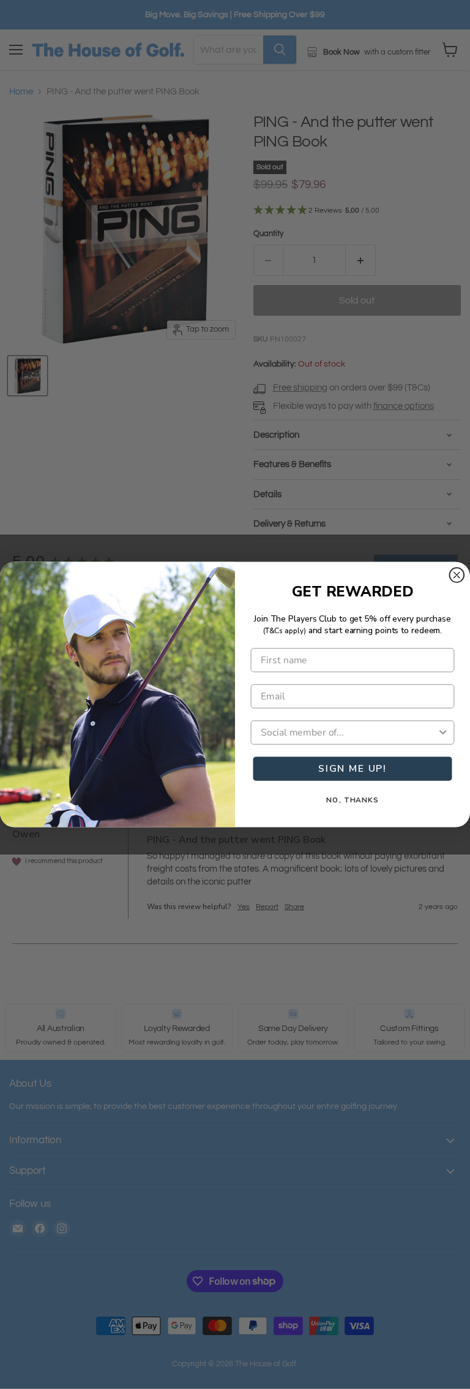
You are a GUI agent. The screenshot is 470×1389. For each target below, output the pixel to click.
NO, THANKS (352, 800)
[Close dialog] (457, 575)
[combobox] (349, 732)
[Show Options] (443, 732)
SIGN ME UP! (352, 768)
